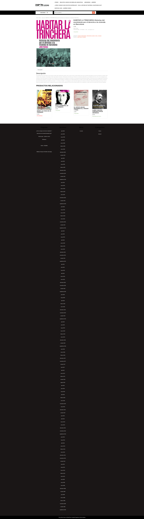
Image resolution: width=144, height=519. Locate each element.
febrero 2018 (63, 355)
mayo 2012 (63, 467)
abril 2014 (63, 418)
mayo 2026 (63, 137)
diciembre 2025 (63, 152)
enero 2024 (63, 194)
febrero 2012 (63, 473)
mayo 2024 (63, 185)
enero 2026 (63, 149)
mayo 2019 (63, 327)
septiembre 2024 (63, 179)
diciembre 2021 (63, 252)
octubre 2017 (62, 364)
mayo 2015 (63, 406)
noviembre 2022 (63, 221)
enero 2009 (63, 485)
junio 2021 (63, 267)
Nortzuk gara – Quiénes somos (63, 8)
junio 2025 (63, 161)
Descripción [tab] (40, 69)
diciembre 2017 (63, 358)
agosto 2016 (63, 382)
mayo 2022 (63, 237)
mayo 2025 (63, 164)
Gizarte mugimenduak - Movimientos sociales (86, 35)
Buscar (93, 12)
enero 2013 (63, 452)
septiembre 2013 (63, 433)
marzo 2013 (63, 446)
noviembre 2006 (63, 503)
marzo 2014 (63, 421)
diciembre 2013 (63, 427)
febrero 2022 (63, 246)
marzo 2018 (63, 352)
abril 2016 (63, 394)
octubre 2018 (62, 343)
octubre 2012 (62, 461)
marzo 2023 (63, 212)
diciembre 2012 (63, 455)
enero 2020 (63, 306)
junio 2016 (63, 388)
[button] (69, 21)
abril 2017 (63, 370)
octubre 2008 (62, 491)
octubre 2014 (62, 412)
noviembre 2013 (63, 430)
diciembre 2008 (63, 488)
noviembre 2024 (63, 173)
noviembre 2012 (63, 458)
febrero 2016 (63, 397)
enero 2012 (63, 476)
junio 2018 (63, 349)
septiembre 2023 (63, 203)
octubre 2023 (62, 200)
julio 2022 (63, 230)
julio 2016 (63, 385)
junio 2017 (63, 367)
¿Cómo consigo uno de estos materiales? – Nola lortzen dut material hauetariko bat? (78, 5)
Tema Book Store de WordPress (65, 517)
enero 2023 (63, 218)
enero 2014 (63, 424)
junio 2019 (63, 324)
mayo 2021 (63, 270)
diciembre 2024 (63, 170)
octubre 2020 (62, 288)
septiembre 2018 (63, 346)
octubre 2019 (62, 315)
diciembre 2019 (63, 309)
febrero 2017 (63, 376)
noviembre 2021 (63, 255)
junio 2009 (63, 479)
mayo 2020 (63, 297)
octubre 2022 (62, 224)
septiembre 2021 (63, 261)
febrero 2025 (63, 167)
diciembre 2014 (63, 409)
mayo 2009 (63, 482)
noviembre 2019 (63, 312)
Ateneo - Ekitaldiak (44, 145)
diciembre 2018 (63, 340)
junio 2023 (63, 206)
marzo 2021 (63, 276)
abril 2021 (63, 273)
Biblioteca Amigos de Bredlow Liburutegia (71, 2)
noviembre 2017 (63, 361)
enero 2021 (63, 279)
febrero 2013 (63, 449)
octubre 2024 (62, 176)
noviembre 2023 (63, 197)
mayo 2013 (63, 440)
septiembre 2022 (63, 227)
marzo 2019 (63, 330)
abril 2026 (63, 140)
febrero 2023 (63, 215)
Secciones (42, 12)
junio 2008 (63, 494)
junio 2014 (63, 415)
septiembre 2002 (63, 509)
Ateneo (56, 2)
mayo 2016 (63, 391)
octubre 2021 (62, 258)
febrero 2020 (63, 303)
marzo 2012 (63, 470)
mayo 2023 (63, 209)
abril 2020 (63, 300)
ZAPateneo (44, 139)
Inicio (37, 17)
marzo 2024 (63, 188)
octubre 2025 (62, 155)
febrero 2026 (63, 146)
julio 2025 (63, 158)
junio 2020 (63, 294)
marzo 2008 (63, 497)
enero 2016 (63, 400)
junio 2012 (63, 464)
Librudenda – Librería (90, 2)
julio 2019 (63, 321)
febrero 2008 (63, 500)
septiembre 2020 (63, 291)
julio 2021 (63, 264)
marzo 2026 (63, 143)
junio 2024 (63, 182)
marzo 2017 (63, 373)
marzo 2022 (63, 243)
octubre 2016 (62, 379)
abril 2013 (63, 443)
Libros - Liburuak (42, 17)
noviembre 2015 (63, 403)
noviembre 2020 (63, 285)
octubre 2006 (62, 506)
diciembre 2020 (63, 282)
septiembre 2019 (63, 318)
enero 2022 (63, 249)
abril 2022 (63, 240)
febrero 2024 (63, 191)
